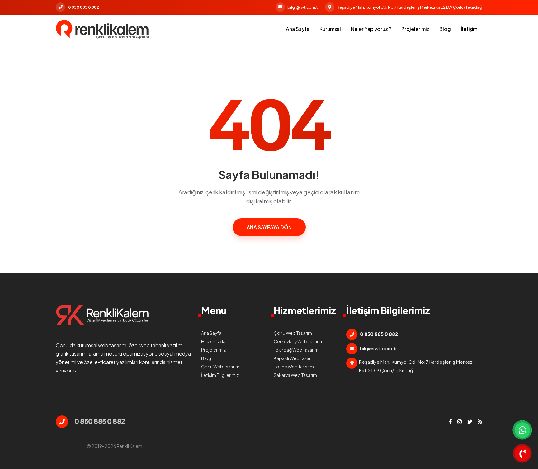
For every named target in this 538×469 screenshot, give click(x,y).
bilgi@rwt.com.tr (303, 7)
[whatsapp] (522, 430)
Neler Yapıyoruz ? (371, 29)
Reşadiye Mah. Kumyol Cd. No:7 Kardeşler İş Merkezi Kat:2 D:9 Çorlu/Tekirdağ (409, 7)
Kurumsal (330, 29)
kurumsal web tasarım (101, 345)
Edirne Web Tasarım (294, 366)
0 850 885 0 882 (83, 7)
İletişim (469, 29)
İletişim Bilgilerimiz (220, 375)
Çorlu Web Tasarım (220, 366)
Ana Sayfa (297, 29)
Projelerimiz (415, 29)
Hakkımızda (213, 341)
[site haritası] (480, 421)
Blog (445, 29)
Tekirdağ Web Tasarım (296, 350)
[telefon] (522, 453)
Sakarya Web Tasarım (295, 375)
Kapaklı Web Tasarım (295, 358)
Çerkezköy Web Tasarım (298, 341)
